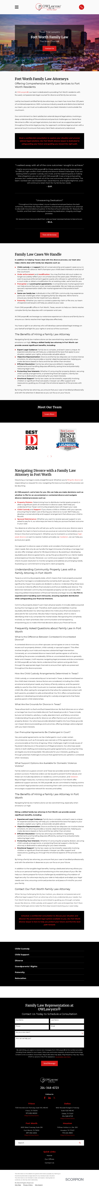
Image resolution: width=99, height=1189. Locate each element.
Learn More (49, 414)
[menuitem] (18, 1185)
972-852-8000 (31, 1113)
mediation (63, 537)
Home (49, 1155)
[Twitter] (54, 1098)
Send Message (49, 1063)
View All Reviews (49, 235)
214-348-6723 (49, 1088)
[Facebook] (45, 1098)
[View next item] (51, 456)
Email (53, 1026)
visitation (74, 777)
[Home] (48, 7)
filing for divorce (74, 480)
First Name (19, 1020)
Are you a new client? (23, 1032)
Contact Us (49, 48)
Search (21, 1143)
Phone (18, 1026)
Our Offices (49, 1159)
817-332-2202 (31, 1133)
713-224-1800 (67, 1133)
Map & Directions (31, 1116)
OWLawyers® (23, 92)
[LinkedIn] (49, 1098)
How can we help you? (23, 1038)
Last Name (55, 1020)
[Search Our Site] (80, 1143)
